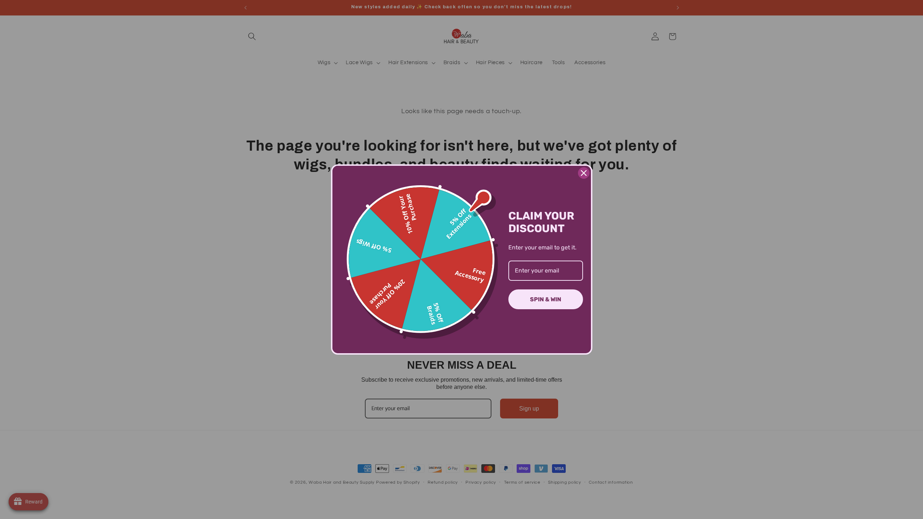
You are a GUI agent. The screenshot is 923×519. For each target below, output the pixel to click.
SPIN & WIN (545, 299)
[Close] (583, 173)
